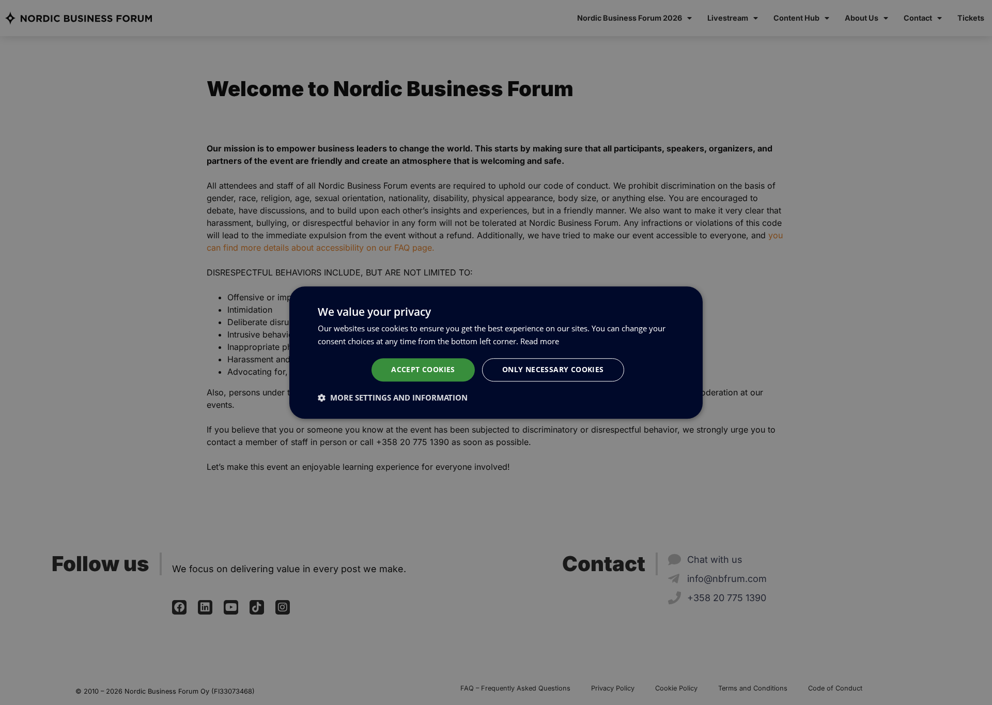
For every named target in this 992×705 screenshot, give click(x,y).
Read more (539, 341)
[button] (393, 397)
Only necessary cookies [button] (553, 369)
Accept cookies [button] (423, 369)
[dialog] (496, 352)
